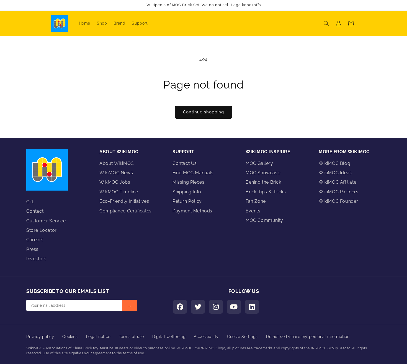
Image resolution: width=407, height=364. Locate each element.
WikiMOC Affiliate (337, 182)
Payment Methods (192, 211)
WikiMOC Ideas (335, 172)
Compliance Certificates (125, 211)
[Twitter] (198, 307)
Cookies (70, 336)
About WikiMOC (116, 163)
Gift (30, 201)
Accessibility (206, 336)
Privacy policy (40, 336)
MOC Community (264, 220)
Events (253, 211)
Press (32, 249)
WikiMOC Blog (334, 163)
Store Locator (41, 230)
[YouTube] (234, 307)
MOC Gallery (259, 163)
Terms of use (131, 336)
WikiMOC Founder (338, 201)
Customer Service (46, 220)
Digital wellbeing (169, 336)
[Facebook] (180, 307)
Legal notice (98, 336)
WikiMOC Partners (339, 191)
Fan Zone (256, 201)
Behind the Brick (263, 182)
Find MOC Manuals (193, 172)
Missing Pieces (188, 182)
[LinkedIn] (252, 307)
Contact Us (184, 163)
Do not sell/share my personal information (308, 336)
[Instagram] (216, 307)
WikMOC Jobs (114, 182)
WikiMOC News (116, 172)
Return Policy (187, 201)
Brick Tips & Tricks (266, 191)
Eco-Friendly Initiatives (124, 201)
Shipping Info (186, 191)
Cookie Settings (242, 336)
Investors (36, 258)
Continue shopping (203, 112)
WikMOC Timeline (118, 191)
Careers (34, 239)
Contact (34, 211)
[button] (326, 23)
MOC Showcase (263, 172)
